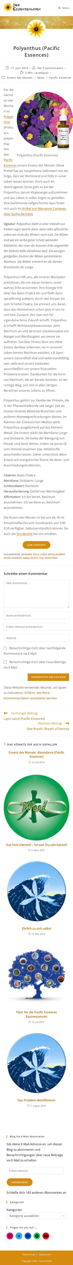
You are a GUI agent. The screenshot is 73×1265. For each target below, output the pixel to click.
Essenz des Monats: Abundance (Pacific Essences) (36, 754)
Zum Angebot (36, 545)
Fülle (36, 554)
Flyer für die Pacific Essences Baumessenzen (36, 1014)
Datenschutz (28, 1254)
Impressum (45, 1254)
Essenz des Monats (20, 77)
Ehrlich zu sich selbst (36, 928)
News (41, 77)
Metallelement (56, 554)
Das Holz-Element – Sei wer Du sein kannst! (36, 845)
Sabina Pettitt (30, 557)
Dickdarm (26, 554)
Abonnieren (19, 1182)
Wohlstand (51, 557)
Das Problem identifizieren (36, 1100)
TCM (41, 557)
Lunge (43, 554)
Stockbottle (24, 534)
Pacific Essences (60, 77)
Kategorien (14, 1210)
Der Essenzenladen (50, 68)
